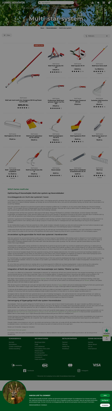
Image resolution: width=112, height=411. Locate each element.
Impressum (44, 404)
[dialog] (56, 205)
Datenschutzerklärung (34, 404)
